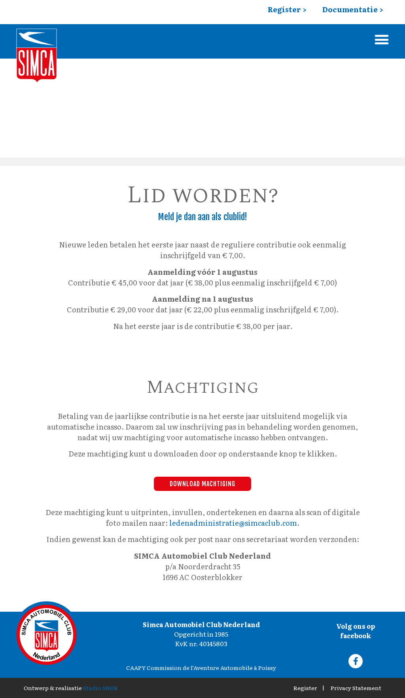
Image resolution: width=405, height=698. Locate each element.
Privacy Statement (356, 688)
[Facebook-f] (355, 661)
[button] (382, 39)
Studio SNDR (100, 688)
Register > (287, 9)
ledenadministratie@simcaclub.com (233, 522)
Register (305, 688)
